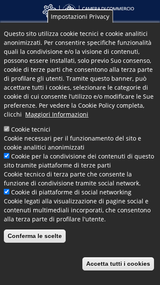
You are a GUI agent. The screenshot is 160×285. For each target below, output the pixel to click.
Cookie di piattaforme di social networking (71, 192)
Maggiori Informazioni (56, 114)
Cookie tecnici (30, 129)
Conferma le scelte (35, 235)
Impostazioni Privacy (80, 16)
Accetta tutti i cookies (118, 263)
